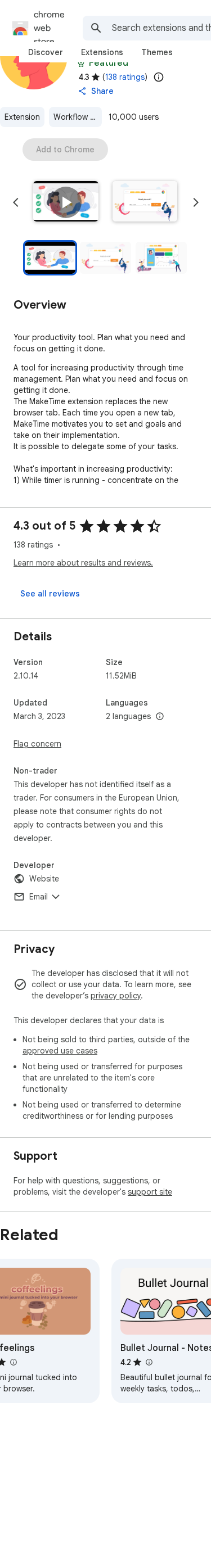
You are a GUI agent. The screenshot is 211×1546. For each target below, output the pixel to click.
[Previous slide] (16, 202)
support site (150, 1192)
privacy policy (116, 996)
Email (38, 897)
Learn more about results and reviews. (83, 563)
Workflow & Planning (77, 117)
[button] (66, 202)
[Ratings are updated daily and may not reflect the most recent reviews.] (158, 77)
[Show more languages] (160, 717)
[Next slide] (196, 202)
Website (44, 879)
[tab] (45, 52)
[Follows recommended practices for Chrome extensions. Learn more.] (81, 62)
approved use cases (60, 1051)
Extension (22, 117)
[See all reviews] (50, 593)
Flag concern (37, 744)
